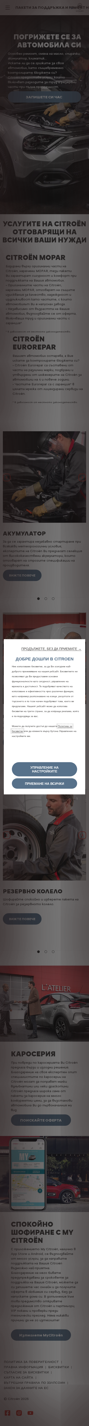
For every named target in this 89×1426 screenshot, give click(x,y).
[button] (51, 649)
